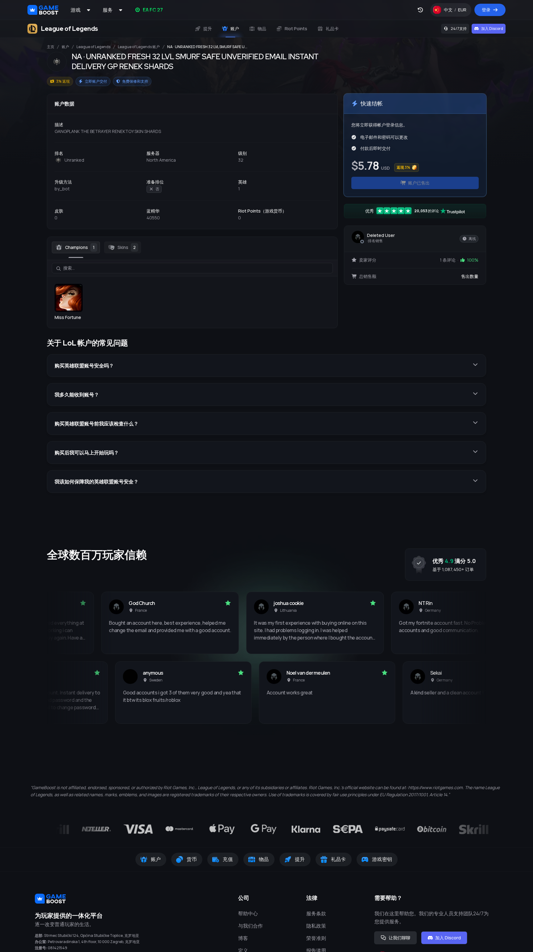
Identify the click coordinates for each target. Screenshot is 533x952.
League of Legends (93, 46)
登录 (486, 10)
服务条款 (316, 913)
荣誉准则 (316, 938)
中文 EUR (457, 11)
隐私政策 (316, 925)
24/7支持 (459, 28)
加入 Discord (492, 28)
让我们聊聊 (399, 938)
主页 (50, 46)
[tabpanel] (192, 290)
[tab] (76, 247)
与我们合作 (250, 925)
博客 (243, 938)
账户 (65, 46)
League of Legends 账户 (139, 46)
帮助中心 (248, 913)
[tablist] (192, 247)
